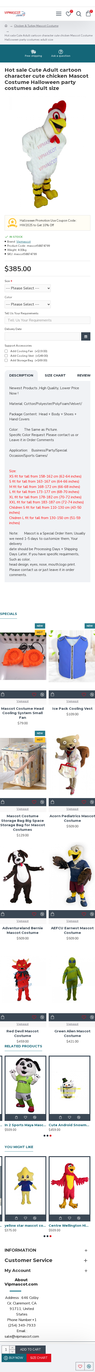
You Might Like (19, 1147)
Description (21, 375)
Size (7, 281)
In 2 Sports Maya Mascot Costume (25, 1125)
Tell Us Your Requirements (22, 313)
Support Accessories (18, 345)
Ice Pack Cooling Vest (72, 708)
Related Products (23, 1046)
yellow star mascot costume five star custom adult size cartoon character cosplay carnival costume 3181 (25, 1226)
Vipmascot (23, 242)
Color (8, 297)
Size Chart (55, 375)
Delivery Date (13, 329)
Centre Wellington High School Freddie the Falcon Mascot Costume (69, 1226)
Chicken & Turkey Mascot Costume (36, 26)
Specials (8, 614)
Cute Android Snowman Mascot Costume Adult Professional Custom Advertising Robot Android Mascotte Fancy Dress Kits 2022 (69, 1125)
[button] (44, 1136)
